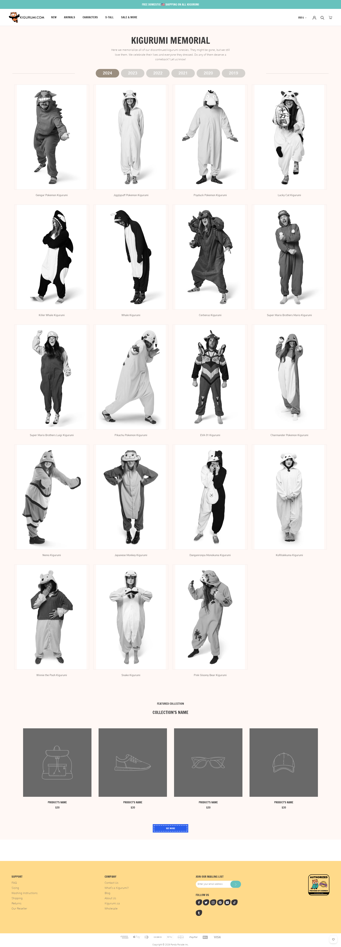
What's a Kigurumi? (117, 888)
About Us (110, 898)
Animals (69, 17)
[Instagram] (213, 902)
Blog (107, 893)
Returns (16, 903)
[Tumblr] (198, 912)
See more (170, 828)
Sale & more (129, 17)
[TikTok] (234, 902)
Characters (90, 17)
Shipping (17, 898)
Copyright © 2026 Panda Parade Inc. (170, 945)
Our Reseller (19, 908)
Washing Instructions (24, 893)
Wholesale (111, 908)
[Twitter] (206, 902)
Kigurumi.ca (112, 903)
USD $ (301, 17)
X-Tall (109, 17)
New (53, 17)
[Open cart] (330, 17)
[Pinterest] (220, 902)
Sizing (15, 888)
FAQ (14, 882)
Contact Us (111, 882)
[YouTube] (227, 902)
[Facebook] (198, 902)
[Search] (322, 17)
